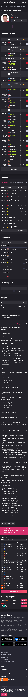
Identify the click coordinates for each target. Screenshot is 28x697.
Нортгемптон (5, 357)
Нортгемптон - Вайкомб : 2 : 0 (10, 502)
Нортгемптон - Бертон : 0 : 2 (10, 510)
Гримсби (4, 348)
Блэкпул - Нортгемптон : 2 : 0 (10, 509)
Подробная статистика (14, 591)
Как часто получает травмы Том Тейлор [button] (13, 462)
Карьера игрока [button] (5, 333)
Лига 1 (16, 39)
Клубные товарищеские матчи (14, 85)
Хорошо (4, 694)
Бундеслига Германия (6, 657)
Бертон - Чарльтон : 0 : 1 (9, 488)
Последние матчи (6, 26)
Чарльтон (4, 355)
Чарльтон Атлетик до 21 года (10, 380)
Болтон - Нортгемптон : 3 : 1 (9, 491)
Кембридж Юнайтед (6, 424)
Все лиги (3, 663)
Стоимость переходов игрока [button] (10, 430)
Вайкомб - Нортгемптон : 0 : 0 (10, 490)
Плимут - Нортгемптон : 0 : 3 (10, 500)
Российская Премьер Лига (7, 661)
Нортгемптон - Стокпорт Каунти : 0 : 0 (12, 505)
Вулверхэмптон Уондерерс (9, 345)
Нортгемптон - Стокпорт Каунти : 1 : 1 (12, 495)
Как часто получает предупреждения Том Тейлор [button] (12, 476)
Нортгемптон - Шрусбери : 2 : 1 (10, 498)
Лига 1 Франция (4, 659)
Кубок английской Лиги (14, 49)
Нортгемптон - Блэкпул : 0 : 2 (10, 496)
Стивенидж (5, 364)
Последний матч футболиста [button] (9, 417)
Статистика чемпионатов (16, 182)
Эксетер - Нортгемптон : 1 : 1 (10, 493)
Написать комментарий (8, 523)
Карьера (15, 26)
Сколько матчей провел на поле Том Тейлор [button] (12, 393)
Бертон (4, 353)
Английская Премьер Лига (7, 654)
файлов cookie (9, 691)
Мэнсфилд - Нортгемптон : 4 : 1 (10, 512)
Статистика (5, 182)
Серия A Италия (4, 652)
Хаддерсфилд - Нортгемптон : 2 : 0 (11, 503)
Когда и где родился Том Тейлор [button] (10, 324)
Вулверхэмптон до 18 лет (9, 387)
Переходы (22, 26)
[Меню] (1, 2)
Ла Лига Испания (5, 656)
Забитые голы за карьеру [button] (8, 369)
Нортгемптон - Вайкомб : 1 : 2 (10, 507)
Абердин (4, 343)
